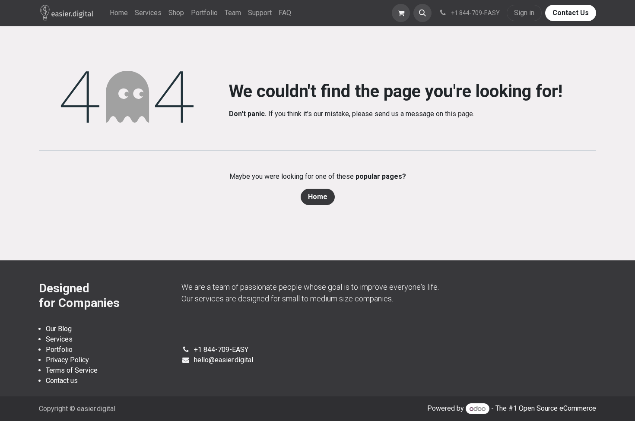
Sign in (524, 13)
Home (317, 197)
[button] (422, 13)
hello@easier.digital (223, 360)
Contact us (62, 381)
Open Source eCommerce (557, 409)
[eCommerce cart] (401, 13)
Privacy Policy (67, 360)
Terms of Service (72, 370)
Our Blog (59, 329)
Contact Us (570, 13)
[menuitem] (118, 13)
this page (459, 114)
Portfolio (59, 349)
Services (59, 339)
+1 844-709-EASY (221, 349)
